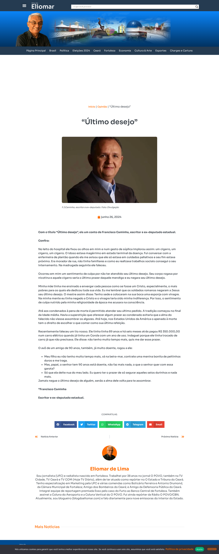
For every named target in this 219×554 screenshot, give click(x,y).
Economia (125, 50)
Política (64, 50)
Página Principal (36, 50)
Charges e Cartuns (181, 50)
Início (91, 106)
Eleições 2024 (81, 50)
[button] (24, 6)
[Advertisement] (109, 77)
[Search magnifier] (197, 7)
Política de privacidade (180, 549)
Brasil (52, 50)
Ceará (97, 50)
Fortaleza (109, 50)
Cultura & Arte (143, 50)
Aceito (200, 549)
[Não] (212, 549)
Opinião (102, 106)
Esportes (160, 50)
